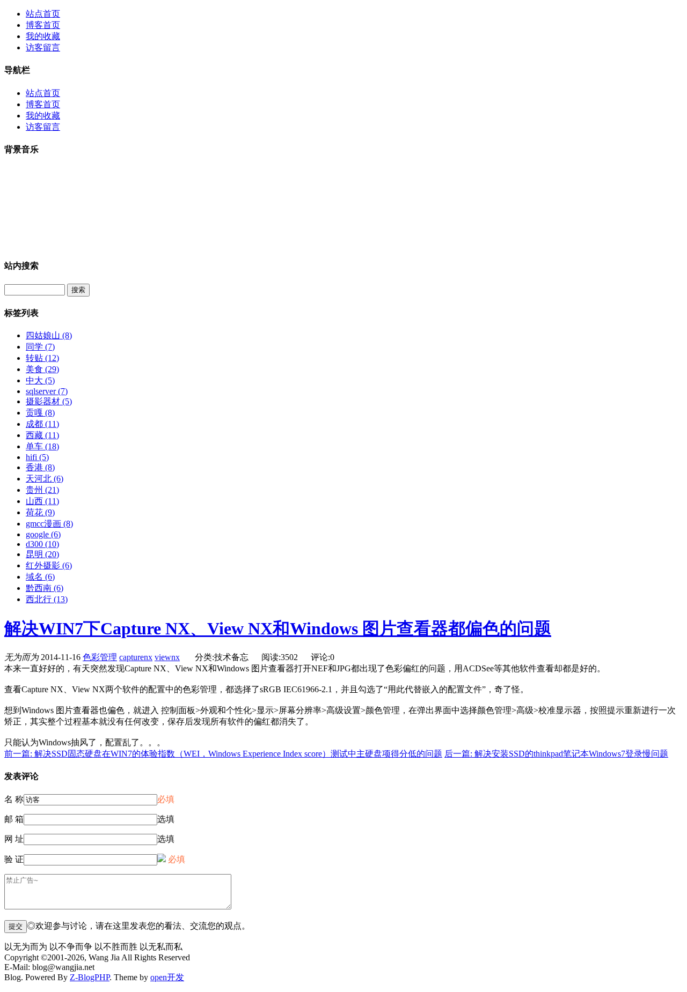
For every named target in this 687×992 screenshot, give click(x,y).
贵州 (42, 489)
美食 (42, 369)
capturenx (135, 657)
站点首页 (43, 13)
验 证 (14, 859)
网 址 (14, 838)
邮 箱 (14, 819)
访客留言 (43, 47)
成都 (42, 423)
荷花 (40, 512)
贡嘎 (40, 412)
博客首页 (43, 24)
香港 (40, 467)
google (43, 534)
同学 (40, 346)
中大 (40, 380)
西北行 (47, 599)
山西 (42, 501)
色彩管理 (100, 657)
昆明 (42, 554)
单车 (42, 446)
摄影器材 (49, 401)
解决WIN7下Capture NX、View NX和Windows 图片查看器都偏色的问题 (277, 628)
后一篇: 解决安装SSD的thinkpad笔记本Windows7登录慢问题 (556, 753)
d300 (42, 544)
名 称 (14, 799)
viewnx (167, 657)
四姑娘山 (49, 335)
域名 (40, 576)
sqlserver (47, 391)
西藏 (42, 435)
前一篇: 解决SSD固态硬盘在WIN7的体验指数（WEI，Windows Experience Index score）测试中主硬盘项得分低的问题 (223, 753)
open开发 (167, 977)
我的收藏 (43, 36)
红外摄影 (49, 565)
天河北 (44, 478)
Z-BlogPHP (89, 977)
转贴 (42, 357)
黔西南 (44, 588)
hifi (37, 457)
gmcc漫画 (49, 523)
